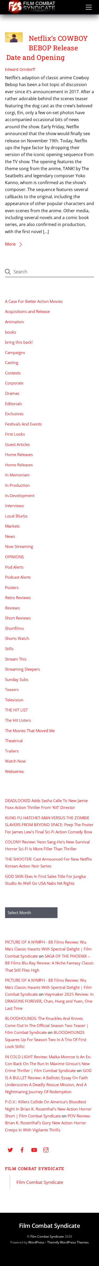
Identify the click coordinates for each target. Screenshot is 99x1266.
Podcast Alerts (18, 577)
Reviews (12, 607)
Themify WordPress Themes (68, 1242)
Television (14, 699)
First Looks (15, 434)
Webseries (14, 771)
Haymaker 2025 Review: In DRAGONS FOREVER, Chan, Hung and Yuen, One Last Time (49, 1001)
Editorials (13, 403)
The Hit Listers (18, 720)
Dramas (12, 393)
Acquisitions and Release (27, 311)
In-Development (19, 495)
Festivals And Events (23, 424)
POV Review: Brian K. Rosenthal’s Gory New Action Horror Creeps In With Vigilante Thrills (48, 1122)
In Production (17, 485)
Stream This (15, 659)
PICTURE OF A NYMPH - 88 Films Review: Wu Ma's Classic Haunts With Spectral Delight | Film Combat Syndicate (48, 949)
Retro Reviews (18, 597)
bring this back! (19, 342)
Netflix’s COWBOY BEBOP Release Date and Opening (47, 48)
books (10, 332)
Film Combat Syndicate (34, 1168)
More (10, 244)
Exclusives (14, 413)
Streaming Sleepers (22, 669)
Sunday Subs (16, 679)
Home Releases (19, 454)
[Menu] (88, 7)
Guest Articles (17, 444)
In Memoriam (17, 474)
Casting (11, 362)
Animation (14, 321)
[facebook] (22, 1149)
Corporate (14, 383)
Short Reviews (18, 618)
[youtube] (34, 1149)
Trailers (11, 751)
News (10, 536)
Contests (13, 372)
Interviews (14, 505)
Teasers (12, 689)
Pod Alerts (14, 567)
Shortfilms (14, 628)
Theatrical (14, 740)
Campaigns (15, 352)
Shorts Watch (17, 638)
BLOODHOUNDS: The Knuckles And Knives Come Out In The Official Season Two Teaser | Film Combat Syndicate (46, 1025)
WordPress (36, 1242)
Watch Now (15, 761)
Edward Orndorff (20, 69)
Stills (9, 648)
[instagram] (46, 1149)
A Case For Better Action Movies (34, 301)
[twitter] (10, 1149)
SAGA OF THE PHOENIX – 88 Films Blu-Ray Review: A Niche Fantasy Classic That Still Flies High (49, 963)
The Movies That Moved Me (30, 730)
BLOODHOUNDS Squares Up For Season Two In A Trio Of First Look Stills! (45, 1039)
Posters (11, 587)
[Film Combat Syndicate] (31, 12)
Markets (12, 526)
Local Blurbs (16, 516)
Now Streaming (19, 546)
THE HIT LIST (16, 709)
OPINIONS (14, 556)
